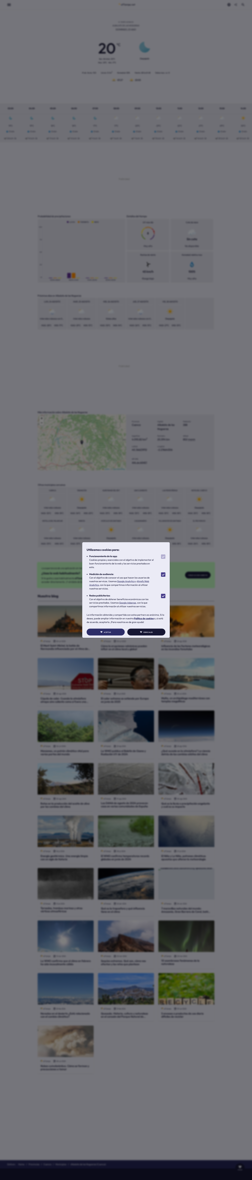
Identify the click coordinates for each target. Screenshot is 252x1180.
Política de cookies (144, 618)
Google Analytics (126, 581)
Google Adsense (127, 602)
